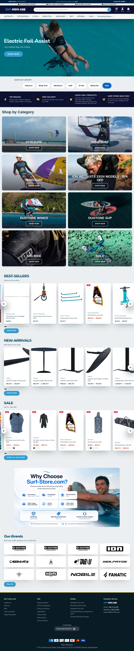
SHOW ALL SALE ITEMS (16, 457)
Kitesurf (28, 86)
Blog (5, 608)
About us (7, 605)
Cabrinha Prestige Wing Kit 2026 (43, 367)
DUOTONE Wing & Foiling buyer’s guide (81, 612)
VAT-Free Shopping (43, 605)
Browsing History (105, 16)
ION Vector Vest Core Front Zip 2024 (16, 430)
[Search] (109, 9)
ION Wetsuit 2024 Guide (78, 605)
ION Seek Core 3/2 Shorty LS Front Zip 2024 (43, 430)
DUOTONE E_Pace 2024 (98, 303)
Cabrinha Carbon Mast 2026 (71, 367)
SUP (71, 16)
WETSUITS (8, 16)
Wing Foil (43, 86)
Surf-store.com (45, 647)
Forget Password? (10, 614)
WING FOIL (47, 16)
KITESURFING (23, 16)
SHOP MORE (11, 331)
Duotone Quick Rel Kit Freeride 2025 (43, 303)
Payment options (42, 602)
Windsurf (58, 86)
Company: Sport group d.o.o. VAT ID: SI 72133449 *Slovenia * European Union (74, 647)
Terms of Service (42, 620)
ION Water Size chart (77, 602)
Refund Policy (41, 617)
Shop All (10, 584)
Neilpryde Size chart (76, 608)
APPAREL (81, 16)
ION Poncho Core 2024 (98, 430)
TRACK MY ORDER (119, 1)
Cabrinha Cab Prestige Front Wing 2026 (98, 367)
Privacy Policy (41, 614)
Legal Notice (41, 611)
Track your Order (9, 611)
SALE (91, 16)
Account (122, 10)
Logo (15, 9)
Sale (107, 86)
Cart (128, 10)
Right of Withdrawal (67, 644)
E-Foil (81, 86)
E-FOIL (35, 16)
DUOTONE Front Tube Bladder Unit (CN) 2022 (16, 303)
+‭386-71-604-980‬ (113, 607)
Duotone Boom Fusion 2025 (71, 303)
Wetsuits (95, 86)
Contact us (7, 602)
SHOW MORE (12, 393)
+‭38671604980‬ (114, 609)
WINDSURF (60, 16)
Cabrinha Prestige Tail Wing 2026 (16, 367)
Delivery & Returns (43, 608)
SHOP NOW (13, 54)
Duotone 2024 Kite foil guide (79, 616)
